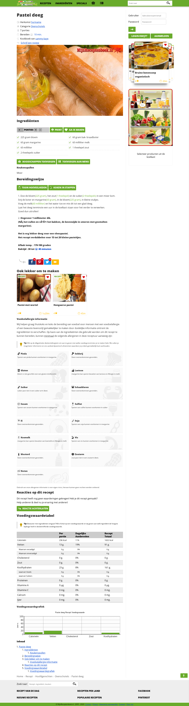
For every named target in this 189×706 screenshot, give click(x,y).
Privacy (95, 704)
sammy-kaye (41, 38)
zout (60, 195)
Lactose (79, 370)
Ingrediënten (31, 649)
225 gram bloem (29, 137)
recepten (45, 3)
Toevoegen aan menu (75, 161)
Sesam (24, 404)
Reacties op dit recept (35, 665)
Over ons (129, 704)
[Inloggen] (132, 29)
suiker (86, 195)
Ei (22, 420)
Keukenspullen (37, 652)
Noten (24, 471)
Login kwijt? (139, 36)
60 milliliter (26, 147)
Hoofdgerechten (43, 676)
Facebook (144, 690)
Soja (77, 420)
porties (25, 30)
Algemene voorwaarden (108, 704)
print (58, 129)
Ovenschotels (38, 26)
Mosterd (25, 454)
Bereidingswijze (32, 655)
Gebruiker (133, 15)
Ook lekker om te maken (37, 658)
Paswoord (133, 21)
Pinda (24, 353)
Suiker (24, 387)
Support (122, 704)
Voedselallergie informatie (43, 661)
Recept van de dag (28, 690)
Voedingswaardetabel (35, 668)
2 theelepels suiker (30, 152)
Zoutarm (79, 454)
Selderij (79, 353)
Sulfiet (78, 404)
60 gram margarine (31, 142)
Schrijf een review (30, 42)
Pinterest (144, 697)
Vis (76, 437)
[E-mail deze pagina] (55, 262)
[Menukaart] (102, 3)
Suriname (36, 22)
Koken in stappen (64, 187)
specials (82, 3)
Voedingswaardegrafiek (42, 671)
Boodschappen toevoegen (38, 161)
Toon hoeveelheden (34, 187)
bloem (37, 195)
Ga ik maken (76, 129)
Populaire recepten (89, 697)
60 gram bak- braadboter (86, 137)
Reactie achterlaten (35, 508)
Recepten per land (88, 690)
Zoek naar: (22, 684)
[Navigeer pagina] (184, 675)
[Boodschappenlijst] (93, 3)
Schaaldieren (82, 387)
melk (36, 203)
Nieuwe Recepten (27, 697)
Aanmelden (161, 36)
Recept (29, 676)
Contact (88, 704)
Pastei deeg (25, 646)
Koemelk (25, 437)
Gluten (24, 370)
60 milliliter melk (81, 142)
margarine (45, 199)
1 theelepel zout (81, 147)
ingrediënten (63, 3)
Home (20, 676)
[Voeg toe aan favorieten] (47, 277)
